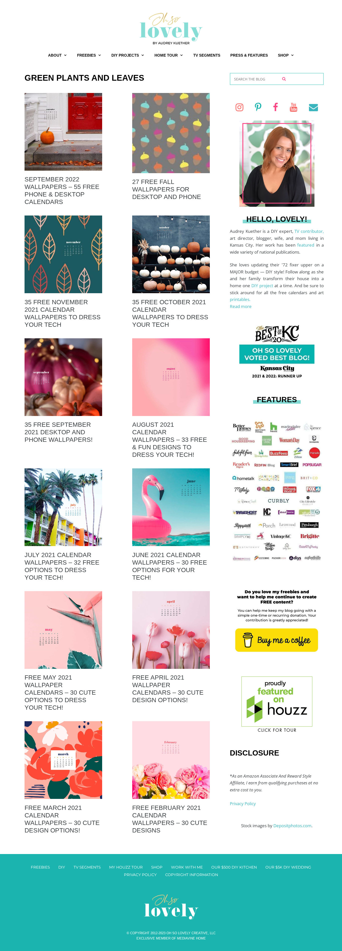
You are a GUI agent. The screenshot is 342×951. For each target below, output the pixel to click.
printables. (240, 299)
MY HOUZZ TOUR (126, 867)
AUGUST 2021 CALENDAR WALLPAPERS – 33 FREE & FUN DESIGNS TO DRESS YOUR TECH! (169, 439)
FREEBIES (86, 55)
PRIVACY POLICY (140, 874)
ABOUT (55, 55)
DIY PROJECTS (125, 55)
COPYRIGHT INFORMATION (191, 874)
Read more (241, 306)
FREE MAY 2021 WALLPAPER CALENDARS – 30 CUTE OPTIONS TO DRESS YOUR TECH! (60, 692)
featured (306, 245)
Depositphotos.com (292, 825)
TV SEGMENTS (206, 55)
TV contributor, (309, 231)
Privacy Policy (243, 803)
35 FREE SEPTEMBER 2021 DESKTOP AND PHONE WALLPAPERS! (59, 432)
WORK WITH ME (187, 867)
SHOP (283, 55)
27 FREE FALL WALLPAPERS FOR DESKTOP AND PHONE (166, 189)
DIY (61, 867)
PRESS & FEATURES (249, 55)
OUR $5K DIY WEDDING (288, 867)
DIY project (262, 285)
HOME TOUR (166, 55)
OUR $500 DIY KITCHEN (234, 867)
